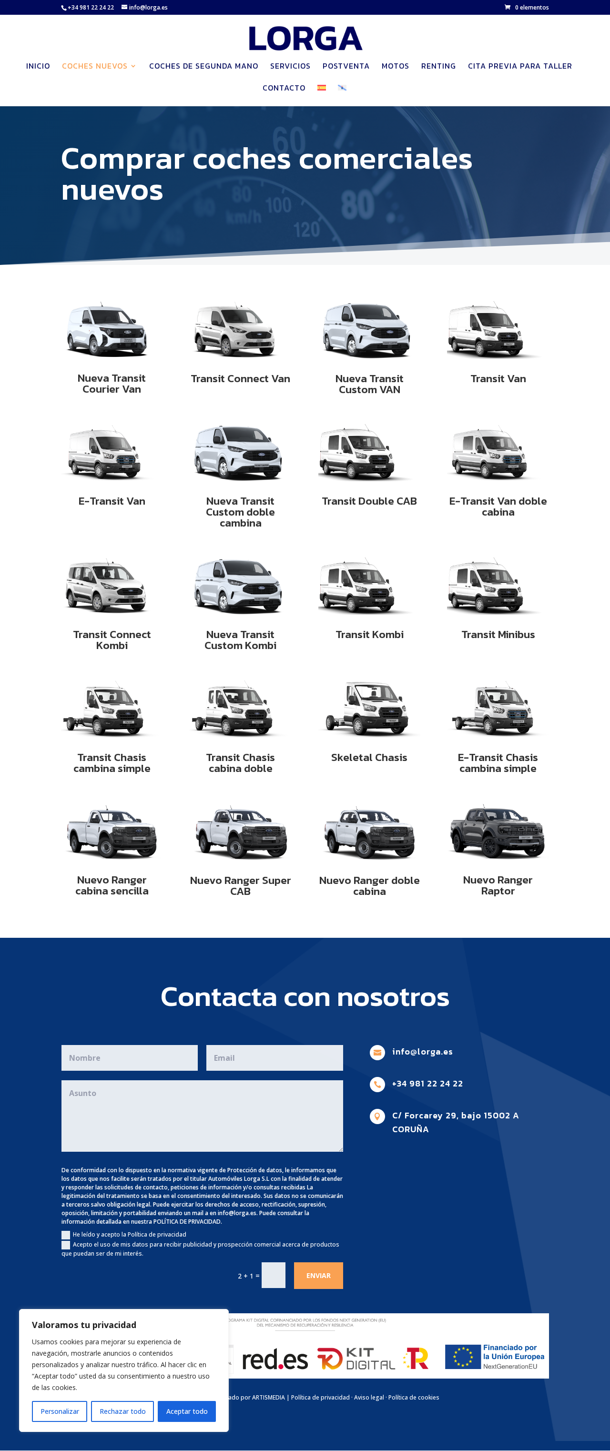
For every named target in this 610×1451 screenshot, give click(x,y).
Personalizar (60, 1411)
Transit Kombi (370, 634)
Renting (438, 66)
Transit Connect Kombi (112, 639)
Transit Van (498, 378)
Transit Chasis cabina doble (240, 762)
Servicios (290, 66)
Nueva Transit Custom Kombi (240, 639)
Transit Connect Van (240, 378)
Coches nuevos (95, 66)
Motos (395, 66)
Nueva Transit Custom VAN (370, 383)
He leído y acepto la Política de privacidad (129, 1234)
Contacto (284, 88)
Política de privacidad (320, 1397)
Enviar (318, 1275)
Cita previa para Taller (520, 66)
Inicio (38, 66)
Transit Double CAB (369, 501)
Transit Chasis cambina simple (112, 762)
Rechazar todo (123, 1411)
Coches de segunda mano (203, 66)
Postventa (346, 66)
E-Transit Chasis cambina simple (498, 762)
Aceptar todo (187, 1411)
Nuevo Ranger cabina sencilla (112, 885)
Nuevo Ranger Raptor (498, 885)
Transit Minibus (498, 634)
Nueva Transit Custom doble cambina (240, 512)
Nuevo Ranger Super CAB (240, 885)
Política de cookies (413, 1397)
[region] (124, 1370)
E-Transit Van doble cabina (498, 506)
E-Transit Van (112, 501)
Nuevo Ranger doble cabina (369, 885)
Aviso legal (369, 1397)
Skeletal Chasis (369, 757)
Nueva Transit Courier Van (112, 383)
